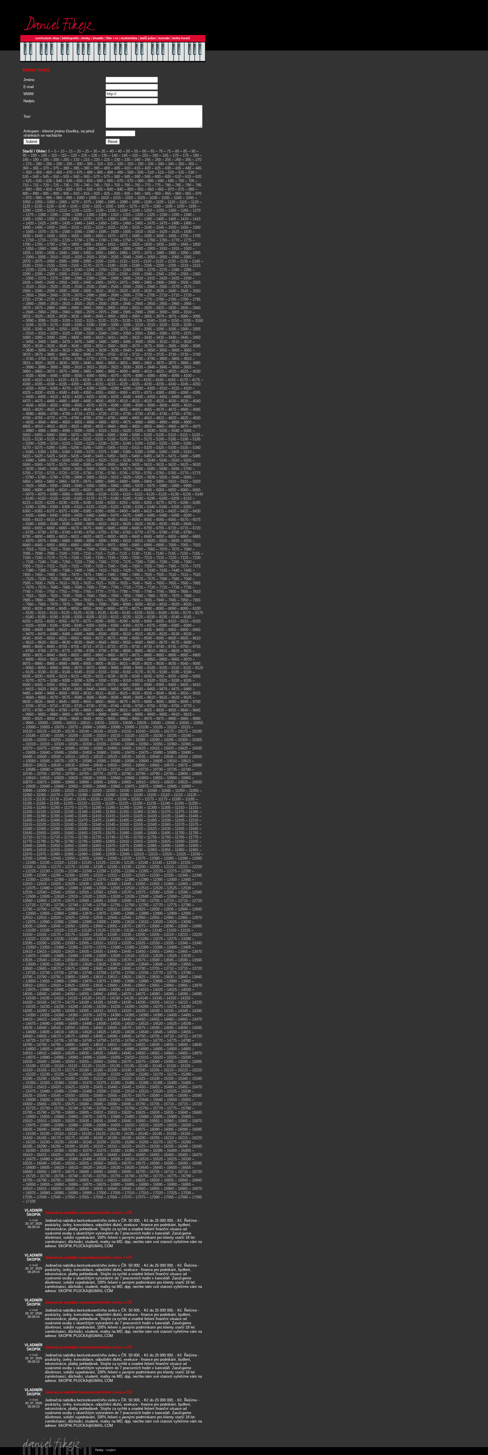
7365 (172, 566)
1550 (172, 227)
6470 (115, 515)
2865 (187, 304)
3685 (63, 354)
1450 (102, 223)
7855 (127, 596)
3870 (160, 363)
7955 (197, 600)
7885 (26, 600)
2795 (197, 299)
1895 (127, 248)
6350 (175, 507)
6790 (187, 532)
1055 (39, 202)
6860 (184, 536)
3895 (42, 367)
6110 (126, 494)
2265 (139, 270)
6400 (124, 511)
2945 (30, 312)
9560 (30, 697)
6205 (175, 498)
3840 (87, 363)
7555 (102, 579)
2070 (26, 261)
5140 (63, 439)
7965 (42, 604)
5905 (160, 481)
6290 (30, 507)
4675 (172, 409)
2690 (115, 295)
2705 (151, 295)
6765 (127, 532)
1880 (90, 248)
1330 (163, 215)
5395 (151, 452)
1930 (39, 253)
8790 (102, 651)
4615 (26, 409)
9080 (102, 668)
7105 (75, 553)
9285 (66, 680)
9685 (160, 702)
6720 (197, 528)
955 (168, 193)
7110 (87, 553)
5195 (197, 439)
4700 (54, 414)
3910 (78, 367)
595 (148, 176)
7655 (172, 583)
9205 (51, 676)
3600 (30, 350)
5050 (26, 435)
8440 (136, 630)
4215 (112, 384)
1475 (163, 223)
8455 (172, 630)
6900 (102, 541)
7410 (102, 570)
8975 (26, 663)
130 (94, 155)
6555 (148, 519)
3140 (150, 320)
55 (136, 151)
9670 (124, 702)
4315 (175, 388)
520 (171, 172)
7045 (102, 549)
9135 (54, 672)
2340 (148, 274)
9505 (75, 693)
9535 (148, 693)
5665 (102, 469)
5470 (160, 456)
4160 (160, 380)
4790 (99, 418)
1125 (26, 206)
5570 (51, 464)
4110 (38, 380)
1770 (175, 240)
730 (66, 185)
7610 (63, 583)
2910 (124, 308)
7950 (184, 600)
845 (120, 189)
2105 (112, 261)
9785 (51, 710)
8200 (78, 617)
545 (46, 176)
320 (120, 164)
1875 (78, 248)
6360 (26, 511)
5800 (78, 477)
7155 (196, 553)
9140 (66, 672)
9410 (197, 685)
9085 (115, 668)
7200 (124, 558)
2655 (30, 295)
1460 (127, 223)
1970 (136, 253)
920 (97, 193)
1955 (99, 253)
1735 (90, 240)
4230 (148, 384)
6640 (175, 524)
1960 (112, 253)
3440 (172, 337)
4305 (151, 388)
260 (178, 160)
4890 (163, 422)
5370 (90, 452)
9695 (184, 702)
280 (39, 164)
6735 (54, 532)
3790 (139, 359)
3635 (115, 350)
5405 (175, 452)
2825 (90, 304)
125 (84, 155)
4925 (75, 426)
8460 (184, 630)
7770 (99, 591)
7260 (90, 562)
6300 (54, 507)
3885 (197, 363)
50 (128, 151)
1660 (87, 236)
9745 (127, 706)
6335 (139, 507)
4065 (102, 375)
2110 (123, 261)
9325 (163, 680)
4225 (136, 384)
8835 (39, 655)
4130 (87, 380)
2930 (172, 308)
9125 (30, 672)
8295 (136, 621)
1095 (136, 202)
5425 (51, 456)
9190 (187, 672)
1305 (102, 215)
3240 (39, 329)
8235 (163, 617)
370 (46, 168)
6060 (184, 490)
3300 (184, 329)
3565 (124, 346)
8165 (175, 613)
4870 (115, 422)
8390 (187, 625)
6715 (184, 528)
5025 (139, 431)
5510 (78, 460)
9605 (139, 697)
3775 (102, 359)
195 (46, 160)
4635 (75, 409)
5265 (187, 443)
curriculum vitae (47, 38)
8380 (163, 625)
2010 (54, 257)
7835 (78, 596)
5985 (175, 486)
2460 (87, 282)
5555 (187, 460)
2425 (175, 278)
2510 (30, 287)
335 (151, 164)
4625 (51, 409)
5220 (78, 443)
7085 (26, 553)
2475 (124, 282)
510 (151, 172)
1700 (184, 236)
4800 (124, 418)
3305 (197, 329)
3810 (187, 359)
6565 (172, 519)
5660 (90, 469)
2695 (127, 295)
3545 (75, 346)
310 (100, 164)
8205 (90, 617)
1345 (26, 219)
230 (117, 160)
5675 (127, 469)
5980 (163, 486)
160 (155, 155)
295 (69, 164)
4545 (30, 405)
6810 (63, 536)
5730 (87, 473)
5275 (39, 447)
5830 (151, 477)
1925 (26, 253)
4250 (197, 384)
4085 (151, 375)
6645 (187, 524)
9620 (175, 697)
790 (188, 185)
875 (181, 189)
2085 (63, 261)
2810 (54, 304)
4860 (90, 422)
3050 (112, 316)
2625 (136, 291)
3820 (39, 363)
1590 (90, 232)
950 (158, 193)
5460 (136, 456)
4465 (187, 397)
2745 (75, 299)
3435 (160, 337)
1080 (99, 202)
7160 (26, 558)
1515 (87, 227)
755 (117, 185)
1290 (66, 215)
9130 (42, 672)
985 (49, 198)
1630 (187, 232)
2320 (99, 274)
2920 (148, 308)
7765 (87, 591)
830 (90, 189)
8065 (112, 608)
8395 (26, 630)
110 (54, 155)
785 (178, 185)
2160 (63, 265)
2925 (160, 308)
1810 (99, 244)
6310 (78, 507)
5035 (163, 431)
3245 (51, 329)
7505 (160, 575)
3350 (127, 333)
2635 (160, 291)
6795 (26, 536)
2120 (147, 261)
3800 (163, 359)
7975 (66, 604)
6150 (42, 498)
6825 (99, 536)
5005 (90, 431)
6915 (139, 541)
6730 (42, 532)
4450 (151, 397)
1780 (26, 244)
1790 (51, 244)
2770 (136, 299)
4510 (124, 401)
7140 (160, 553)
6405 (136, 511)
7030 (66, 549)
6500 (187, 515)
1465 (139, 223)
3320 (54, 333)
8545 (39, 638)
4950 (136, 426)
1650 (63, 236)
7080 (187, 549)
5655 (78, 469)
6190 (139, 498)
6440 (42, 515)
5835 (163, 477)
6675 (87, 528)
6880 (54, 541)
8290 (124, 621)
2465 (99, 282)
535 (26, 176)
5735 (99, 473)
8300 (148, 621)
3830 (63, 363)
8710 (87, 647)
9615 (163, 697)
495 (120, 172)
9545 (172, 693)
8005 (139, 604)
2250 (102, 270)
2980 (115, 312)
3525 (26, 346)
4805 (136, 418)
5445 (99, 456)
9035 (172, 663)
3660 (175, 350)
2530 (78, 287)
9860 (54, 714)
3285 (148, 329)
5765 (172, 473)
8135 (102, 613)
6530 (87, 519)
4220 (124, 384)
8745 (172, 647)
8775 (66, 651)
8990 (63, 663)
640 (59, 181)
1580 (66, 232)
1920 (187, 248)
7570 (139, 579)
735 (76, 185)
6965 (87, 545)
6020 (87, 490)
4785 (87, 418)
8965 (175, 659)
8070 (124, 608)
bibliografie (70, 38)
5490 (30, 460)
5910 (172, 481)
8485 (66, 634)
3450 (197, 337)
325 (130, 164)
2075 (39, 261)
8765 (42, 651)
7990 (102, 604)
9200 (39, 676)
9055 (42, 668)
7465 (63, 575)
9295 (90, 680)
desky (85, 38)
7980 (78, 604)
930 (117, 193)
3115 (90, 320)
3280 (136, 329)
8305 (160, 621)
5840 (175, 477)
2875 (39, 308)
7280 (139, 562)
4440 (127, 397)
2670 (66, 295)
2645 (184, 291)
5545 (163, 460)
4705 (66, 414)
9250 (160, 676)
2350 (172, 274)
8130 (90, 613)
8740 (160, 647)
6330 (127, 507)
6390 (99, 511)
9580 (78, 697)
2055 (163, 257)
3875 (172, 363)
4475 (39, 401)
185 (26, 160)
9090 (127, 668)
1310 (115, 215)
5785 (42, 477)
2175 (99, 265)
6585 (42, 524)
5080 (99, 435)
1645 (51, 236)
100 (34, 155)
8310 (172, 621)
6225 (51, 503)
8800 (127, 651)
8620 (42, 642)
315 (110, 164)
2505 (197, 282)
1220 (75, 210)
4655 (124, 409)
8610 (197, 638)
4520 (148, 401)
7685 (66, 587)
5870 (75, 481)
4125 (75, 380)
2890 (75, 308)
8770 (54, 651)
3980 (75, 371)
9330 (175, 680)
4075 (127, 375)
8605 (184, 638)
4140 (111, 380)
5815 (115, 477)
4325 (26, 392)
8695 (51, 647)
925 (107, 193)
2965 (78, 312)
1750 (127, 240)
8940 (115, 659)
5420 (39, 456)
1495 (39, 227)
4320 (187, 388)
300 (79, 164)
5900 (148, 481)
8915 (54, 659)
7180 (75, 558)
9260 (184, 676)
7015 (30, 549)
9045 (197, 663)
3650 (151, 350)
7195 (112, 558)
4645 (99, 409)
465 (59, 172)
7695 (90, 587)
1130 (38, 206)
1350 (39, 219)
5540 (151, 460)
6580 (30, 524)
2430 (187, 278)
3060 (136, 316)
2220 (30, 270)
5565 (39, 464)
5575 (63, 464)
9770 (187, 706)
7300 (187, 562)
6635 (163, 524)
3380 (26, 337)
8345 (78, 625)
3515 (175, 342)
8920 (66, 659)
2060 (175, 257)
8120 (65, 613)
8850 (75, 655)
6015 (75, 490)
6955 (63, 545)
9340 (26, 685)
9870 (78, 714)
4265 (54, 388)
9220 (87, 676)
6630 (151, 524)
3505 (151, 342)
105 (44, 155)
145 (125, 155)
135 (104, 155)
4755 (187, 414)
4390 (184, 392)
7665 (197, 583)
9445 (102, 689)
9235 (124, 676)
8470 (30, 634)
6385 (87, 511)
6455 (78, 515)
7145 (172, 553)
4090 (163, 375)
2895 (87, 308)
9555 (197, 693)
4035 (30, 375)
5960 (115, 486)
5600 (124, 464)
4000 (124, 371)
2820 (78, 304)
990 (59, 198)
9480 (187, 689)
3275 (124, 329)
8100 (197, 608)
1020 (129, 198)
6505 (26, 519)
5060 (51, 435)
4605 (175, 405)
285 (49, 164)
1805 (87, 244)
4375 (148, 392)
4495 (87, 401)
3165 (30, 325)
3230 (187, 325)
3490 (115, 342)
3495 (127, 342)
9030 (160, 663)
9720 (66, 706)
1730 (78, 240)
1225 (87, 210)
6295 (42, 507)
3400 (75, 337)
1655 (75, 236)
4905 (26, 426)
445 (198, 168)
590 (137, 176)
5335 (184, 447)
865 (161, 189)
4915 (51, 426)
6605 (90, 524)
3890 (30, 367)
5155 (99, 439)
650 (79, 181)
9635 (39, 702)
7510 (172, 575)
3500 (139, 342)
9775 (26, 710)
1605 (127, 232)
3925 (115, 367)
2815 (66, 304)
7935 (148, 600)
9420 (42, 689)
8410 (63, 630)
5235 (115, 443)
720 (46, 185)
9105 (163, 668)
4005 (136, 371)
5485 (197, 456)
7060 (139, 549)
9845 (197, 710)
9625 (187, 697)
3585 (172, 346)
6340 (151, 507)
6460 (90, 515)
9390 (148, 685)
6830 (112, 536)
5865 (63, 481)
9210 (63, 676)
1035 (165, 198)
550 (56, 176)
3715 (136, 354)
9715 (54, 706)
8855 (87, 655)
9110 (175, 668)
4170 (184, 380)
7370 (184, 566)
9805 (99, 710)
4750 (175, 414)
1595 (102, 232)
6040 (136, 490)
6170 (90, 498)
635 (49, 181)
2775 (148, 299)
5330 (172, 447)
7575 (151, 579)
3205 (127, 325)
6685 (112, 528)
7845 (102, 596)
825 (79, 189)
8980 (39, 663)
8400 (39, 630)
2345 (160, 274)
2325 (112, 274)
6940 (26, 545)
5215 (66, 443)
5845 (187, 477)
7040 (90, 549)
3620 (78, 350)
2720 (187, 295)
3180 (66, 325)
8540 (26, 638)
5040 (175, 431)
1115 (183, 202)
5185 (172, 439)
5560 (26, 464)
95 (25, 155)
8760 (30, 651)
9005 (99, 663)
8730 (136, 647)
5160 (112, 439)
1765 (163, 240)
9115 (187, 668)
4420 (78, 397)
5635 (30, 469)
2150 (39, 265)
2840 (127, 304)
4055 (78, 375)
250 (158, 160)
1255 (160, 210)
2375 (54, 278)
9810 (112, 710)
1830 (148, 244)
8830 (26, 655)
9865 (66, 714)
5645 (54, 469)
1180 (157, 206)
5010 (102, 431)
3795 (151, 359)
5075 (87, 435)
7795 (160, 591)
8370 (139, 625)
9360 (75, 685)
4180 (26, 384)
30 (95, 151)
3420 (124, 337)
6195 (151, 498)
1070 (75, 202)
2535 (90, 287)
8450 (160, 630)
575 (107, 176)
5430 (63, 456)
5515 (90, 460)
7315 (51, 566)
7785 (136, 591)
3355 (139, 333)
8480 (54, 634)
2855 (163, 304)
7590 (187, 579)
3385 (39, 337)
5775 (197, 473)
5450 (112, 456)
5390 (139, 452)
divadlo (98, 38)
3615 (66, 350)
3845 (99, 363)
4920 (63, 426)
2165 (75, 265)
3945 (163, 367)
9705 (30, 706)
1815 (112, 244)
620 (198, 176)
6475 (127, 515)
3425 (136, 337)
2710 (163, 295)
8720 (112, 647)
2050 (151, 257)
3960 (26, 371)
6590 (54, 524)
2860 (175, 304)
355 (191, 164)
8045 (63, 608)
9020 (136, 663)
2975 (102, 312)
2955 (54, 312)
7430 (151, 570)
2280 (175, 270)
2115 (135, 261)
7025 (54, 549)
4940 (112, 426)
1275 (30, 215)
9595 (115, 697)
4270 (66, 388)
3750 (42, 359)
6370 (51, 511)
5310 (124, 447)
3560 (112, 346)
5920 (197, 481)
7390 (54, 570)
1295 (78, 215)
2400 (115, 278)
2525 (66, 287)
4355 (99, 392)
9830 (160, 710)
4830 (197, 418)
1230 (99, 210)
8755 (197, 647)
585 (127, 176)
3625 (90, 350)
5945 (78, 486)
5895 (136, 481)
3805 (175, 359)
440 (188, 168)
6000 (39, 490)
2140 (196, 261)
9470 (163, 689)
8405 (51, 630)
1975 (148, 253)
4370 (136, 392)
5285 (63, 447)
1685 (148, 236)
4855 (78, 422)
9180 (163, 672)
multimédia (129, 38)
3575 (148, 346)
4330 (39, 392)
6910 (127, 541)
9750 (139, 706)
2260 (127, 270)
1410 (184, 219)
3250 (63, 329)
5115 (184, 435)
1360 (63, 219)
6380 (75, 511)
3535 (51, 346)
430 (168, 168)
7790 (148, 591)
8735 (148, 647)
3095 (42, 320)
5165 (124, 439)
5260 (175, 443)
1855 (30, 248)
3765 (78, 359)
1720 (54, 240)
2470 (112, 282)
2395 (102, 278)
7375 (197, 566)
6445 (54, 515)
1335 (175, 215)
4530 (172, 401)
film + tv (112, 38)
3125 (114, 320)
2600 (75, 291)
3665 (187, 350)
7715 (139, 587)
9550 (184, 693)
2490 (160, 282)
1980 (160, 253)
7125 (123, 553)
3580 (160, 346)
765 (137, 185)
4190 (51, 384)
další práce (148, 38)
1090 (124, 202)
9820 (136, 710)
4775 (63, 418)
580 (117, 176)
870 (171, 189)
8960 (163, 659)
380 (66, 168)
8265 (63, 621)
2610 (99, 291)
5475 (172, 456)
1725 (66, 240)
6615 (115, 524)
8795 (115, 651)
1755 (139, 240)
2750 (87, 299)
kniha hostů (181, 38)
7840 (90, 596)
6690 (124, 528)
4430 (102, 397)
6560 (160, 519)
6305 (66, 507)
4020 (172, 371)
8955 (151, 659)
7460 (51, 575)
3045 (99, 316)
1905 (151, 248)
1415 (197, 219)
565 (87, 176)
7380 (30, 570)
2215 (197, 265)
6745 (78, 532)
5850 (26, 481)
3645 (139, 350)
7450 (26, 575)
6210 (187, 498)
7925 (124, 600)
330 (140, 164)
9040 (184, 663)
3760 (66, 359)
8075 (136, 608)
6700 (148, 528)
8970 (187, 659)
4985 (42, 431)
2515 (42, 287)
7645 (148, 583)
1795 (63, 244)
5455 (124, 456)
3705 (112, 354)
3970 (51, 371)
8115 (53, 613)
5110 (172, 435)
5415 (26, 456)
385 (76, 168)
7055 (127, 549)
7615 (75, 583)
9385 (136, 685)
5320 (148, 447)
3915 (90, 367)
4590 (139, 405)
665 (110, 181)
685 (151, 181)
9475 (175, 689)
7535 (54, 579)
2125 (160, 261)
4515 (136, 401)
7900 (63, 600)
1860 (42, 248)
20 (79, 151)
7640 (136, 583)
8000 (127, 604)
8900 (197, 655)
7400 (78, 570)
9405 (184, 685)
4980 (30, 431)
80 (177, 151)
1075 (87, 202)
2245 (90, 270)
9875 (90, 714)
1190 (180, 206)
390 (87, 168)
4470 (26, 401)
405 (117, 168)
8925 (78, 659)
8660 (139, 642)
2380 (66, 278)
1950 (87, 253)
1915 (175, 248)
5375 (102, 452)
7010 (197, 545)
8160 (163, 613)
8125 (78, 613)
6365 (39, 511)
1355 (51, 219)
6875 (42, 541)
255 (168, 160)
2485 (148, 282)
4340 (63, 392)
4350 (87, 392)
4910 (39, 426)
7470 (75, 575)
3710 (124, 354)
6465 (102, 515)
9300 (102, 680)
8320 (197, 621)
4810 (148, 418)
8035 (39, 608)
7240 (42, 562)
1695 (172, 236)
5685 (151, 469)
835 (100, 189)
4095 (175, 375)
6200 (163, 498)
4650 (112, 409)
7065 (151, 549)
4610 (187, 405)
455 (39, 172)
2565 (163, 287)
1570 (42, 232)
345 (171, 164)
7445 (187, 570)
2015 (66, 257)
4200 (75, 384)
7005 (184, 545)
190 (36, 160)
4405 (42, 397)
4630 (63, 409)
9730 (90, 706)
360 (26, 168)
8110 (41, 613)
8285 (112, 621)
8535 (187, 634)
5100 (148, 435)
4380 (160, 392)
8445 (148, 630)
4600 (163, 405)
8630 (66, 642)
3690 (75, 354)
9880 (102, 714)
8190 (54, 617)
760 (127, 185)
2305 (63, 274)
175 (186, 155)
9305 (115, 680)
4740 (151, 414)
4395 (197, 392)
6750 (90, 532)
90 (193, 151)
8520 (151, 634)
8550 (51, 638)
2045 (139, 257)
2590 (51, 291)
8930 (90, 659)
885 (26, 193)
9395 (160, 685)
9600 (127, 697)
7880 (187, 596)
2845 (139, 304)
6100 (102, 494)
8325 (30, 625)
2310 (75, 274)
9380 (124, 685)
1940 (63, 253)
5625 (184, 464)
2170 (87, 265)
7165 (39, 558)
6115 (138, 494)
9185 (175, 672)
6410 (148, 511)
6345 (163, 507)
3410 (99, 337)
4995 (66, 431)
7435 (163, 570)
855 (140, 189)
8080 (148, 608)
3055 (124, 316)
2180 (112, 265)
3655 (163, 350)
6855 (172, 536)
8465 (197, 630)
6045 (148, 490)
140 (114, 155)
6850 (160, 536)
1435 (66, 223)
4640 (87, 409)
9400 (172, 685)
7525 (30, 579)
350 (181, 164)
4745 (163, 414)
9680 (148, 702)
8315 (184, 621)
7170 (51, 558)
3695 (87, 354)
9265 (197, 676)
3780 (115, 359)
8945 (127, 659)
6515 (51, 519)
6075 (42, 494)
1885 (102, 248)
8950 (139, 659)
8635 (78, 642)
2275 (163, 270)
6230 (63, 503)
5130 (39, 439)
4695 (42, 414)
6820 (87, 536)
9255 (172, 676)
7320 (63, 566)
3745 (30, 359)
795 (198, 185)
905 (66, 193)
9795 (75, 710)
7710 (127, 587)
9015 (124, 663)
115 (64, 155)
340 (161, 164)
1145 (74, 206)
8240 (175, 617)
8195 (66, 617)
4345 (75, 392)
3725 (160, 354)
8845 (63, 655)
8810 (151, 651)
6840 (136, 536)
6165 (78, 498)
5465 (148, 456)
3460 (42, 342)
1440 (78, 223)
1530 (124, 227)
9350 (51, 685)
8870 (124, 655)
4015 (160, 371)
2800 (30, 304)
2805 (42, 304)
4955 (148, 426)
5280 (51, 447)
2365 (30, 278)
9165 (127, 672)
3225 (175, 325)
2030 (102, 257)
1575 (54, 232)
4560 (66, 405)
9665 (112, 702)
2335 (136, 274)
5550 (175, 460)
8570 (99, 638)
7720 (151, 587)
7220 (172, 558)
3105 (66, 320)
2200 (160, 265)
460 (49, 172)
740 (87, 185)
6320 (102, 507)
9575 (66, 697)
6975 (112, 545)
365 (36, 168)
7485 (112, 575)
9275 (42, 680)
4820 (172, 418)
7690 (78, 587)
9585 (90, 697)
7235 (30, 562)
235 (127, 160)
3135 (138, 320)
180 (196, 155)
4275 (78, 388)
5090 (124, 435)
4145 (123, 380)
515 (161, 172)
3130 (126, 320)
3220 (163, 325)
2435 (26, 282)
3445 (184, 337)
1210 (51, 210)
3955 (187, 367)
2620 (124, 291)
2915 (136, 308)
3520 (187, 342)
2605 (87, 291)
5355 (54, 452)
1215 (63, 210)
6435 (30, 515)
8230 (151, 617)
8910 (42, 659)
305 (90, 164)
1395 (148, 219)
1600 (115, 232)
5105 (160, 435)
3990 (99, 371)
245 (148, 160)
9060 (54, 668)
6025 (99, 490)
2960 (66, 312)
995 (69, 198)
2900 (99, 308)
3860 (136, 363)
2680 (90, 295)
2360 (197, 274)
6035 (124, 490)
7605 (51, 583)
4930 (87, 426)
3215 (151, 325)
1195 (192, 206)
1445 (90, 223)
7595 (26, 583)
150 (135, 155)
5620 (172, 464)
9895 (139, 714)
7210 (148, 558)
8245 (187, 617)
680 (140, 181)
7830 (66, 596)
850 (130, 189)
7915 (99, 600)
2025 (90, 257)
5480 (184, 456)
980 (39, 198)
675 (130, 181)
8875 (136, 655)
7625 (99, 583)
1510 (75, 227)
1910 (163, 248)
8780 (78, 651)
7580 (163, 579)
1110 (171, 202)
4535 (184, 401)
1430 (54, 223)
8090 (172, 608)
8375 (151, 625)
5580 (75, 464)
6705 (160, 528)
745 (97, 185)
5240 (127, 443)
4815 (160, 418)
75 (169, 151)
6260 (136, 503)
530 (191, 172)
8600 (172, 638)
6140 (199, 494)
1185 (169, 206)
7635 (124, 583)
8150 (138, 613)
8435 (124, 630)
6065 (197, 490)
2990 (139, 312)
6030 (112, 490)
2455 (75, 282)
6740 (66, 532)
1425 (42, 223)
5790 (54, 477)
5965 (127, 486)
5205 (42, 443)
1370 (87, 219)
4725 (115, 414)
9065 (66, 668)
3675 (39, 354)
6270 (160, 503)
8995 (75, 663)
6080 (54, 494)
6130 (175, 494)
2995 (151, 312)
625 (29, 181)
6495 (175, 515)
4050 (66, 375)
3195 (102, 325)
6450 (66, 515)
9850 (30, 714)
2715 (175, 295)
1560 (197, 227)
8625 (54, 642)
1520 (99, 227)
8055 (87, 608)
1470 (151, 223)
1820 (124, 244)
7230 (197, 558)
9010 (112, 663)
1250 (148, 210)
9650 (75, 702)
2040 (127, 257)
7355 (148, 566)
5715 (51, 473)
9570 (54, 697)
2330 (124, 274)
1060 (51, 202)
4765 (39, 418)
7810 (197, 591)
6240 (87, 503)
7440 (175, 570)
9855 (42, 714)
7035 (78, 549)
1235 (112, 210)
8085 (160, 608)
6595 (66, 524)
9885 (115, 714)
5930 (42, 486)
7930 (136, 600)
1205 (39, 210)
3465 (54, 342)
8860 (99, 655)
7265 (102, 562)
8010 (151, 604)
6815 (75, 536)
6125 (163, 494)
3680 (51, 354)
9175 (151, 672)
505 (140, 172)
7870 (163, 596)
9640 (51, 702)
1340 (187, 215)
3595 (197, 346)
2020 (78, 257)
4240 (172, 384)
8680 (187, 642)
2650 (197, 291)
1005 (93, 198)
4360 (112, 392)
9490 (39, 693)
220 (97, 160)
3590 (184, 346)
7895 (51, 600)
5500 (54, 460)
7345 (124, 566)
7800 (172, 591)
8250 (26, 621)
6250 (112, 503)
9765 (175, 706)
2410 (139, 278)
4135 (99, 380)
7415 (115, 570)
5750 (136, 473)
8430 (112, 630)
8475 (42, 634)
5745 (124, 473)
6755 (102, 532)
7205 (136, 558)
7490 (124, 575)
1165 (121, 206)
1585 (78, 232)
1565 (30, 232)
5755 (148, 473)
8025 (187, 604)
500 (130, 172)
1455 (115, 223)
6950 (51, 545)
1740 (102, 240)
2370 (42, 278)
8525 (163, 634)
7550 (90, 579)
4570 (90, 405)
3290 (160, 329)
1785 (39, 244)
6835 (124, 536)
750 (107, 185)
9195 (26, 676)
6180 (115, 498)
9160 (115, 672)
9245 (148, 676)
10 (62, 151)
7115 (99, 553)
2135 (184, 261)
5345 (30, 452)
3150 (175, 320)
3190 (90, 325)
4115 (50, 380)
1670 (112, 236)
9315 (139, 680)
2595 (63, 291)
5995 (26, 490)
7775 (112, 591)
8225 (139, 617)
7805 (184, 591)
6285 (197, 503)
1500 (51, 227)
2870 (26, 308)
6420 (172, 511)
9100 (151, 668)
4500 (99, 401)
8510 (127, 634)
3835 (75, 363)
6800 (39, 536)
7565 (127, 579)
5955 (102, 486)
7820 (42, 596)
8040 (51, 608)
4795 (112, 418)
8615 (30, 642)
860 (151, 189)
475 (79, 172)
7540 (66, 579)
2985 (127, 312)
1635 (26, 236)
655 (90, 181)
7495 (136, 575)
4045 (54, 375)
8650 (115, 642)
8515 (139, 634)
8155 (150, 613)
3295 (172, 329)
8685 (26, 647)
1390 (136, 219)
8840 (51, 655)
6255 (124, 503)
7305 (26, 566)
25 (87, 151)
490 (110, 172)
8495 (90, 634)
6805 (51, 536)
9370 (99, 685)
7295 (175, 562)
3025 (51, 316)
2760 (112, 299)
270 (198, 160)
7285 (151, 562)
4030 (197, 371)
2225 (42, 270)
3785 (127, 359)
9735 (102, 706)
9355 (63, 685)
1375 (99, 219)
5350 (42, 452)
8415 (75, 630)
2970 (90, 312)
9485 (26, 693)
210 (76, 160)
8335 (54, 625)
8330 (42, 625)
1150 (86, 206)
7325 (75, 566)
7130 (135, 553)
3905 (66, 367)
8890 (172, 655)
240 (137, 160)
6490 (163, 515)
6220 (39, 503)
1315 (127, 215)
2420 (163, 278)
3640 (127, 350)
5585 (87, 464)
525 (181, 172)
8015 (163, 604)
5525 (115, 460)
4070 (115, 375)
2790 (184, 299)
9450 (115, 689)
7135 (147, 553)
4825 (184, 418)
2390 (90, 278)
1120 (195, 202)
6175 (102, 498)
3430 (148, 337)
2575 (187, 287)
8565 (87, 638)
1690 (160, 236)
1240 (124, 210)
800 (29, 189)
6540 (112, 519)
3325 (66, 333)
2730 (39, 299)
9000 (87, 663)
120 (74, 155)
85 (185, 151)
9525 (124, 693)
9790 (63, 710)
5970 (139, 486)
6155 (54, 498)
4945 (124, 426)
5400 (163, 452)
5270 (26, 447)
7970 (54, 604)
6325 (115, 507)
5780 (30, 477)
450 (29, 172)
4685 (197, 409)
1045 (190, 198)
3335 (90, 333)
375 (56, 168)
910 (76, 193)
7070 (163, 549)
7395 (66, 570)
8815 (163, 651)
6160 (66, 498)
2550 (127, 287)
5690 (163, 469)
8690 (39, 647)
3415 (112, 337)
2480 (136, 282)
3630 (102, 350)
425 (158, 168)
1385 (124, 219)
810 (49, 189)
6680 (99, 528)
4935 (99, 426)
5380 (115, 452)
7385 (42, 570)
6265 (148, 503)
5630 (197, 464)
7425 (139, 570)
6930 (175, 541)
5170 (136, 439)
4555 (54, 405)
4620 (39, 409)
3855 (124, 363)
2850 (151, 304)
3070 (160, 316)
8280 (99, 621)
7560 (115, 579)
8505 (115, 634)
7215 (160, 558)
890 (36, 193)
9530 (136, 693)
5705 (26, 473)
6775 (151, 532)
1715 (42, 240)
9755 (151, 706)
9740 (115, 706)
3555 (99, 346)
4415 (66, 397)
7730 (175, 587)
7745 (39, 591)
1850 (197, 244)
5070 (75, 435)
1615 (151, 232)
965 (188, 193)
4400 (30, 397)
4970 (184, 426)
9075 (90, 668)
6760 (115, 532)
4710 (78, 414)
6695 (136, 528)
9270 (30, 680)
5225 (90, 443)
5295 (87, 447)
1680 (136, 236)
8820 (175, 651)
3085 (197, 316)
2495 (172, 282)
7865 (151, 596)
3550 (87, 346)
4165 (172, 380)
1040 (178, 198)
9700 (197, 702)
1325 (151, 215)
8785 (90, 651)
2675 (78, 295)
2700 (139, 295)
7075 (175, 549)
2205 (172, 265)
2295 (39, 274)
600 (158, 176)
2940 (197, 308)
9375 (112, 685)
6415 (160, 511)
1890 (115, 248)
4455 (163, 397)
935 (127, 193)
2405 (127, 278)
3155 (187, 320)
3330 (78, 333)
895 (46, 193)
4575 (102, 405)
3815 (26, 363)
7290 (163, 562)
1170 (133, 206)
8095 (184, 608)
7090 (39, 553)
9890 (127, 714)
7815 (30, 596)
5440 (87, 456)
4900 (187, 422)
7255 (78, 562)
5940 (66, 486)
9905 (163, 714)
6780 (163, 532)
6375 (63, 511)
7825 (54, 596)
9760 (163, 706)
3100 (54, 320)
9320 (151, 680)
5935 (54, 486)
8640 (90, 642)
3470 (66, 342)
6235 (75, 503)
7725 (163, 587)
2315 (87, 274)
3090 (30, 320)
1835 (160, 244)
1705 (197, 236)
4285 (102, 388)
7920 (112, 600)
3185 (78, 325)
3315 (42, 333)
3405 (87, 337)
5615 (160, 464)
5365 (78, 452)
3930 (127, 367)
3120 (102, 320)
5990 (187, 486)
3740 (197, 354)
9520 (112, 693)
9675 (136, 702)
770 (148, 185)
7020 (42, 549)
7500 (148, 575)
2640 (172, 291)
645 (69, 181)
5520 (102, 460)
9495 (51, 693)
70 (161, 151)
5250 (151, 443)
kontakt (164, 38)
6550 (136, 519)
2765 (124, 299)
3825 (51, 363)
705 (191, 181)
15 (71, 151)
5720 (63, 473)
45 (120, 151)
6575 (197, 519)
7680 (54, 587)
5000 (78, 431)
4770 (51, 418)
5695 (175, 469)
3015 (26, 316)
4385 (172, 392)
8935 (102, 659)
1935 (51, 253)
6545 (124, 519)
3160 (199, 320)
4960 (160, 426)
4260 (42, 388)
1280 (42, 215)
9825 (148, 710)
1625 (175, 232)
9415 (30, 689)
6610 (102, 524)
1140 (62, 206)
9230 (112, 676)
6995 (160, 545)
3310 (30, 333)
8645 (102, 642)
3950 (175, 367)
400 (107, 168)
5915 (184, 481)
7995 (115, 604)
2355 (184, 274)
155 (145, 155)
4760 (26, 418)
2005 (42, 257)
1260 (172, 210)
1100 (148, 202)
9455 (127, 689)
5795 (66, 477)
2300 (51, 274)
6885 (66, 541)
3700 (99, 354)
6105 (115, 494)
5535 (139, 460)
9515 (99, 693)
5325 (160, 447)
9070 (78, 668)
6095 (90, 494)
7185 (87, 558)
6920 (151, 541)
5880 (99, 481)
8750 (184, 647)
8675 (175, 642)
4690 (30, 414)
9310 (127, 680)
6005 (51, 490)
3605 (42, 350)
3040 (87, 316)
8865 (112, 655)
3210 (139, 325)
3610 (54, 350)
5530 (127, 460)
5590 (99, 464)
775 (158, 185)
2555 (139, 287)
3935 (139, 367)
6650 (26, 528)
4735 (139, 414)
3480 (90, 342)
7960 (30, 604)
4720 (102, 414)
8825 (187, 651)
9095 (139, 668)
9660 (99, 702)
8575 (112, 638)
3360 (151, 333)
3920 (102, 367)
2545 (115, 287)
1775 (187, 240)
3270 (112, 329)
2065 (187, 257)
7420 (127, 570)
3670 (26, 354)
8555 (63, 638)
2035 (115, 257)
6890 (78, 541)
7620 (87, 583)
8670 (163, 642)
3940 (151, 367)
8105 (30, 613)
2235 (66, 270)
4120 (62, 380)
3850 (112, 363)
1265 (184, 210)
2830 (102, 304)
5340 (197, 447)
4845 (54, 422)
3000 (163, 312)
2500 (184, 282)
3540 (63, 346)
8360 (115, 625)
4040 (42, 375)
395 (97, 168)
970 (198, 193)
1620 (163, 232)
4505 (112, 401)
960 (178, 193)
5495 (42, 460)
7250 (66, 562)
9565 (42, 697)
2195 (148, 265)
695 (171, 181)
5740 (112, 473)
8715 (99, 647)
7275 (127, 562)
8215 (115, 617)
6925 (163, 541)
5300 (99, 447)
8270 (75, 621)
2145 (26, 265)
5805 (90, 477)
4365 (124, 392)
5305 (112, 447)
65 (152, 151)
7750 (51, 591)
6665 (63, 528)
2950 (42, 312)
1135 (50, 206)
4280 (90, 388)
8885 (160, 655)
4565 (78, 405)
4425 (90, 397)
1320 (139, 215)
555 (66, 176)
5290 (75, 447)
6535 (99, 519)
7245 (54, 562)
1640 (39, 236)
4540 (197, 401)
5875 (87, 481)
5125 (26, 439)
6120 (150, 494)
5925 (30, 486)
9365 (87, 685)
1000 (80, 198)
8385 (175, 625)
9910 (175, 714)
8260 (51, 621)
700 (181, 181)
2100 (99, 261)
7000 (172, 545)
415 (137, 168)
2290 (26, 274)
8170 (187, 613)
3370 (175, 333)
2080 (51, 261)
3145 (163, 320)
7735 (187, 587)
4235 (160, 384)
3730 (172, 354)
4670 (160, 409)
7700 (102, 587)
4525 (160, 401)
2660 (42, 295)
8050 (75, 608)
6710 (172, 528)
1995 (197, 253)
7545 (78, 579)
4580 (115, 405)
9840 (184, 710)
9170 (139, 672)
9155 (102, 672)
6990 (148, 545)
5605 (136, 464)
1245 (136, 210)
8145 (126, 613)
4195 (63, 384)
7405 (90, 570)
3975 (63, 371)
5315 (136, 447)
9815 (124, 710)
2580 (26, 291)
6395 (112, 511)
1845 (184, 244)
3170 (42, 325)
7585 (175, 579)
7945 (172, 600)
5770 (184, 473)
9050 (30, 668)
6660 (51, 528)
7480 (99, 575)
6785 (175, 532)
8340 (66, 625)
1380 (112, 219)
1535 (136, 227)
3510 (163, 342)
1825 (136, 244)
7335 (99, 566)
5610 (148, 464)
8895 (184, 655)
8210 (102, 617)
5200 (30, 443)
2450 (63, 282)
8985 (51, 663)
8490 (78, 634)
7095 (51, 553)
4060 (90, 375)
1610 (139, 232)
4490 (75, 401)
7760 (75, 591)
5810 (102, 477)
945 (148, 193)
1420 (30, 223)
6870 (30, 541)
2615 (112, 291)
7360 (160, 566)
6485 (151, 515)
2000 (30, 257)
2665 (54, 295)
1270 (197, 210)
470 (69, 172)
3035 (75, 316)
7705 (115, 587)
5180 (160, 439)
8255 (39, 621)
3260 (87, 329)
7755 (63, 591)
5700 (187, 469)
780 (168, 185)
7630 (112, 583)
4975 (197, 426)
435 (178, 168)
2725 (26, 299)
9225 (99, 676)
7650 (160, 583)
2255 (115, 270)
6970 (99, 545)
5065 (63, 435)
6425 (184, 511)
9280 (54, 680)
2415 (151, 278)
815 (59, 189)
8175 (199, 613)
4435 (115, 397)
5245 (139, 443)
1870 (66, 248)
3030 (63, 316)
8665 (151, 642)
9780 (39, 710)
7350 (136, 566)
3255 (75, 329)
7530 (42, 579)
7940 (160, 600)
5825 (139, 477)
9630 (26, 702)
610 (178, 176)
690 (161, 181)
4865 (102, 422)
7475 (87, 575)
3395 (63, 337)
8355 (102, 625)
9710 (42, 706)
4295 (127, 388)
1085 (112, 202)
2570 (175, 287)
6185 (127, 498)
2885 (63, 308)
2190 (136, 265)
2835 (115, 304)
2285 (187, 270)
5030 (151, 431)
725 (56, 185)
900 (56, 193)
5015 (115, 431)
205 (66, 160)
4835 (30, 422)
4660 (136, 409)
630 (39, 181)
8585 (136, 638)
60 (144, 151)
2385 (78, 278)
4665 (148, 409)
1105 (160, 202)
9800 (87, 710)
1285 (54, 215)
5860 (51, 481)
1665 (99, 236)
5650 (66, 469)
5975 (151, 486)
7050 (115, 549)
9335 (187, 680)
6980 (124, 545)
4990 (54, 431)
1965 (124, 253)
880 (191, 189)
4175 (196, 380)
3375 (187, 333)
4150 (135, 380)
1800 (75, 244)
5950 (90, 486)
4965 (172, 426)
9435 (78, 689)
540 (36, 176)
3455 (30, 342)
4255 (30, 388)
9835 (172, 710)
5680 (139, 469)
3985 (87, 371)
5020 (127, 431)
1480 (175, 223)
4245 (184, 384)
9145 (78, 672)
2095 (87, 261)
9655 (87, 702)
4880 (139, 422)
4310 (163, 388)
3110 (78, 320)
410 (127, 168)
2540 (102, 287)
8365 (127, 625)
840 (110, 189)
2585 (39, 291)
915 (87, 193)
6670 (75, 528)
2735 (51, 299)
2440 (39, 282)
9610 (151, 697)
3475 (78, 342)
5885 (112, 481)
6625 (139, 524)
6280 (184, 503)
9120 (199, 668)
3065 (148, 316)
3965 (39, 371)
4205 (87, 384)
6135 (187, 494)
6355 (187, 507)
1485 (187, 223)
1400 (160, 219)
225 (107, 160)
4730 (127, 414)
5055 (39, 435)
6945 (39, 545)
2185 (124, 265)
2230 (54, 270)
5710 (39, 473)
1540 (148, 227)
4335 (51, 392)
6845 (148, 536)
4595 (151, 405)
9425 (54, 689)
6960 (75, 545)
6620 (127, 524)
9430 (66, 689)
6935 (187, 541)
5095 (136, 435)
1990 (184, 253)
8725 (124, 647)
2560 (151, 287)
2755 (99, 299)
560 (76, 176)
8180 (30, 617)
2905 (112, 308)
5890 (124, 481)
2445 (51, 282)
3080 (184, 316)
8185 (42, 617)
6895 (90, 541)
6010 (63, 490)
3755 (54, 359)
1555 (184, 227)
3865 (148, 363)
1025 (141, 198)
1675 (124, 236)
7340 (112, 566)
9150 (90, 672)
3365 (163, 333)
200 (56, 160)
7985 (90, 604)
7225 (184, 558)
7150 (184, 553)
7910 (87, 600)
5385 (127, 452)
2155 (51, 265)
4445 (139, 397)
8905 (30, 659)
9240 (136, 676)
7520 (197, 575)
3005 (175, 312)
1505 (63, 227)
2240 (78, 270)
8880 (148, 655)
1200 (26, 210)
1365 (75, 219)
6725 (30, 532)
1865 (54, 248)
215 (87, 160)
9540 (160, 693)
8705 (75, 647)
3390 (51, 337)
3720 (148, 354)
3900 (54, 367)
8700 (63, 647)
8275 (87, 621)
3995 (112, 371)
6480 (139, 515)
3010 (187, 312)
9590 (102, 697)
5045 (187, 431)
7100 (63, 553)
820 (69, 189)
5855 (39, 481)
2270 (151, 270)
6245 (99, 503)
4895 (175, 422)
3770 (90, 359)
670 (120, 181)
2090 (75, 261)
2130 (172, 261)
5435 (75, 456)
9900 (151, 714)
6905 (115, 541)
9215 (75, 676)
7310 (39, 566)
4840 (42, 422)
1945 (75, 253)
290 (59, 164)
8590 (148, 638)
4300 (139, 388)
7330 (87, 566)
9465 (151, 689)
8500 (102, 634)
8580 (124, 638)
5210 (54, 443)
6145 (30, 498)
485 (100, 172)
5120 (196, 435)
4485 (63, 401)
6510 (39, 519)
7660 (184, 583)
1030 (153, 198)
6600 (78, 524)
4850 (66, 422)
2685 (102, 295)
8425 (99, 630)
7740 (26, 591)
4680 (184, 409)
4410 (54, 397)
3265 (99, 329)
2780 (160, 299)
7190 (99, 558)
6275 (172, 503)
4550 (42, 405)
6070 (30, 494)
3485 (102, 342)
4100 (187, 375)
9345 (39, 685)
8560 (75, 638)
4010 (148, 371)
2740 (63, 299)
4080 (139, 375)
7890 (39, 600)
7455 (39, 575)
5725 (75, 473)
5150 (87, 439)
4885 (151, 422)
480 (90, 172)
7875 (175, 596)
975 (29, 198)
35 (103, 151)
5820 (127, 477)
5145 (75, 439)
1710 (30, 240)
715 (36, 185)
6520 (63, 519)
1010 (105, 198)
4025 (184, 371)
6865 (197, 536)
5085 (112, 435)
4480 (51, 401)
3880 (184, 363)
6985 (136, 545)
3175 (54, 325)
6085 (66, 494)
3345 (115, 333)
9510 (87, 693)
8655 (127, 642)
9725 (78, 706)
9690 (172, 702)
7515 (184, 575)
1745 (115, 240)
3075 (172, 316)
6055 (172, 490)
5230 (102, 443)
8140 (114, 613)
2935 (184, 308)
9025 (148, 663)
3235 (26, 329)
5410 (187, 452)
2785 (172, 299)
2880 (51, 308)
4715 (90, 414)
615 (188, 176)
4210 (99, 384)
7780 (124, 591)
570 (97, 176)
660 (100, 181)
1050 (26, 202)
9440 (90, 689)
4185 (39, 384)
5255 (163, 443)
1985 (172, 253)
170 (175, 155)
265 (188, 160)
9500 (63, 693)
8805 (139, 651)
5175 (148, 439)
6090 (78, 494)
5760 (160, 473)
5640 (42, 469)
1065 (63, 202)
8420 (87, 630)
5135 (51, 439)
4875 (127, 422)
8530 (175, 634)
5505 (66, 460)
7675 (42, 587)
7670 (30, 587)
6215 (26, 503)
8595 (160, 638)
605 (168, 176)
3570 (136, 346)
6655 (39, 528)
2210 (184, 265)
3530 (39, 346)
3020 (39, 316)
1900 (139, 248)
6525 (75, 519)
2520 (54, 287)
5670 (115, 469)
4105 (26, 380)
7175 (63, 558)
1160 (109, 206)
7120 (111, 553)
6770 (139, 532)
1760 (151, 240)
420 (148, 168)
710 (26, 185)
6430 (197, 511)
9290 (78, 680)
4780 (75, 418)
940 (137, 193)
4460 (175, 397)
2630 (148, 291)
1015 (117, 198)
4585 (127, 405)
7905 (75, 600)
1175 (145, 206)
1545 (160, 227)
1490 (26, 227)
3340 (102, 333)
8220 (127, 617)
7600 (39, 583)
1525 (112, 227)
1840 (172, 244)
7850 (115, 596)
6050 (160, 490)
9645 (63, 702)
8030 (26, 608)
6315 (90, 507)
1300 (90, 215)
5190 (184, 439)
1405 (172, 219)
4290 (115, 388)
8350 (90, 625)
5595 (112, 464)
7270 (115, 562)
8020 (175, 604)
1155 (97, 206)
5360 (66, 452)
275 (29, 164)
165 (165, 155)
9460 (139, 689)
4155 (147, 380)
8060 (99, 608)
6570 (184, 519)
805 (39, 189)
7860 (139, 596)
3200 (115, 325)
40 (112, 151)
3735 (184, 354)
